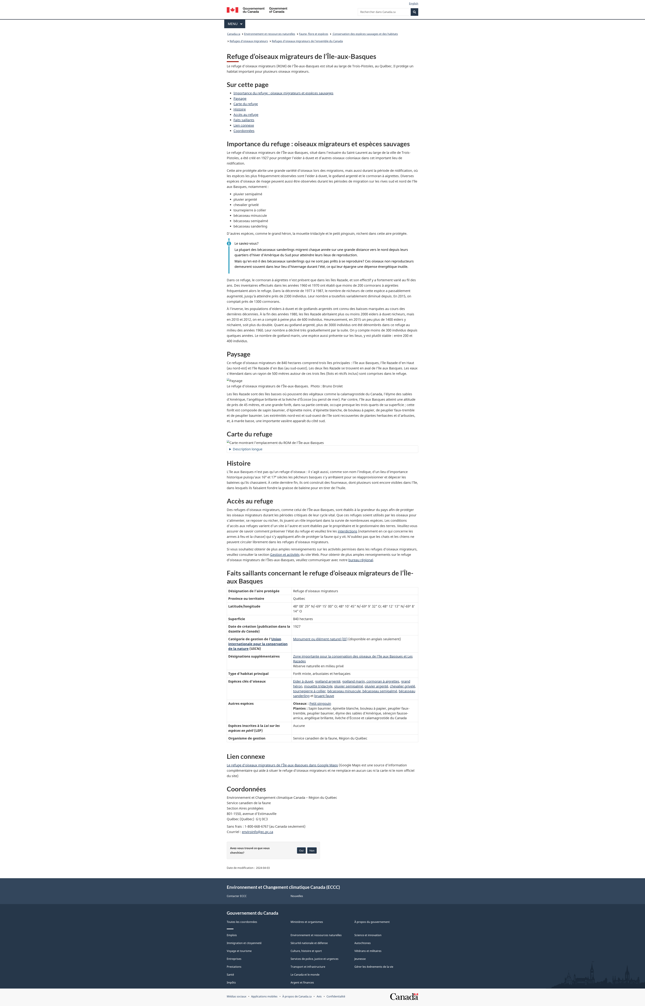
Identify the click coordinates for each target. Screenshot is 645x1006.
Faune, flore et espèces (313, 34)
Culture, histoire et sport (306, 951)
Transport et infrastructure (308, 967)
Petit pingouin (320, 703)
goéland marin (353, 681)
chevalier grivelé (402, 686)
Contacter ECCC (237, 896)
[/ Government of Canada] (257, 10)
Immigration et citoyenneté (244, 943)
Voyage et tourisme (239, 951)
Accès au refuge (245, 114)
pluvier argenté (376, 686)
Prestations (234, 967)
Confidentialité (336, 996)
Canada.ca (233, 34)
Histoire (239, 109)
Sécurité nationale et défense (309, 943)
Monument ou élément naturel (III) (320, 639)
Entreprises (234, 959)
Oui (301, 850)
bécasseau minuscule (344, 691)
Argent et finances (302, 982)
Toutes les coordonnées (242, 922)
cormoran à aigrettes (382, 681)
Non (311, 850)
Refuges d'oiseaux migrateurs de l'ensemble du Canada (307, 41)
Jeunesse (360, 959)
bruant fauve (324, 696)
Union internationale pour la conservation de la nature (258, 644)
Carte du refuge (245, 104)
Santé (230, 974)
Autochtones (362, 943)
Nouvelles (297, 896)
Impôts (231, 982)
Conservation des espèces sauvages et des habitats (365, 34)
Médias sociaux (236, 996)
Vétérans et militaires (367, 951)
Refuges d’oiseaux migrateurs (249, 41)
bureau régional (360, 560)
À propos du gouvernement (372, 922)
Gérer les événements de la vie (373, 967)
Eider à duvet (303, 681)
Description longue (247, 449)
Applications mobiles (264, 996)
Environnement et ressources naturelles (269, 34)
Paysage (239, 98)
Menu (236, 23)
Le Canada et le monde (305, 974)
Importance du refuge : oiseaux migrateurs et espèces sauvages (283, 93)
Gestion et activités (285, 554)
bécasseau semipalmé (379, 691)
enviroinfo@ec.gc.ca (257, 832)
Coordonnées (243, 130)
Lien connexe (243, 125)
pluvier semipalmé (348, 686)
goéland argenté (327, 681)
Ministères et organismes (307, 922)
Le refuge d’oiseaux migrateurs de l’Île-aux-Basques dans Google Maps (282, 765)
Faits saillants (243, 120)
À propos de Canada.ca (297, 996)
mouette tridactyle (318, 686)
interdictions (347, 531)
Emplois (232, 935)
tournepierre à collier (309, 691)
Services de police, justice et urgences (314, 959)
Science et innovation (367, 935)
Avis (319, 996)
